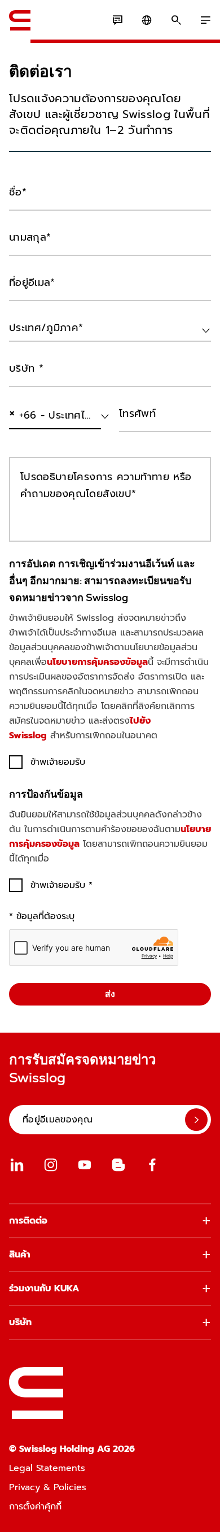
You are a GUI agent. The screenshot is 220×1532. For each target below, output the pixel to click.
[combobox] (110, 328)
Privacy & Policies (47, 1487)
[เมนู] (205, 20)
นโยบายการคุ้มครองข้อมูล (97, 662)
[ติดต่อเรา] (117, 20)
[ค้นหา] (176, 20)
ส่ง (110, 994)
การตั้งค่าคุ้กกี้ (35, 1506)
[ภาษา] (146, 20)
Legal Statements (47, 1468)
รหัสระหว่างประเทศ (39, 439)
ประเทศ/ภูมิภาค (36, 352)
